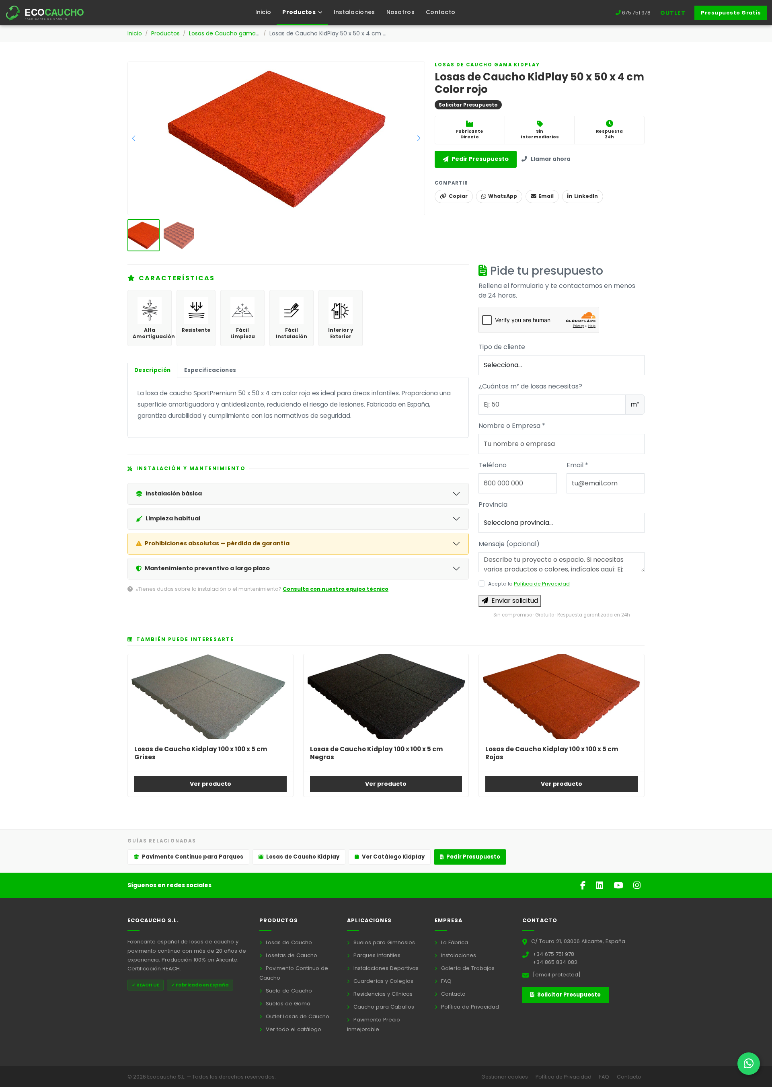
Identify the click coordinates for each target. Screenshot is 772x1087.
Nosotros (400, 12)
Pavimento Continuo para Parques (192, 857)
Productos (165, 33)
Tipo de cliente (501, 346)
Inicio (263, 12)
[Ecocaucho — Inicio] (52, 13)
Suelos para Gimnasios (383, 942)
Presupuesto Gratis (731, 12)
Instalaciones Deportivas (385, 968)
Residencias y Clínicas (382, 994)
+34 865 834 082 (555, 962)
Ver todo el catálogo (292, 1029)
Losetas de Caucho (290, 955)
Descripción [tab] (152, 370)
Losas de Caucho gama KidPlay (233, 33)
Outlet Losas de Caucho (296, 1016)
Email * (577, 465)
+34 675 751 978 (553, 954)
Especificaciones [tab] (210, 370)
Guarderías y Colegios (382, 981)
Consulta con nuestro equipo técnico (335, 589)
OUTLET (673, 13)
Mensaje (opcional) (509, 544)
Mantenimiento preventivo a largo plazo (207, 568)
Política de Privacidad (542, 583)
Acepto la (529, 583)
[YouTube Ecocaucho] (619, 885)
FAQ (445, 981)
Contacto (440, 12)
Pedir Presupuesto (480, 159)
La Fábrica (453, 942)
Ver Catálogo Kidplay (393, 857)
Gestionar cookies (505, 1076)
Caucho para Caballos (383, 1007)
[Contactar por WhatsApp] (748, 1063)
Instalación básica (174, 493)
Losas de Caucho (288, 942)
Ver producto (210, 784)
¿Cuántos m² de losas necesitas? (530, 386)
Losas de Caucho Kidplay (302, 857)
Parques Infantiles (376, 955)
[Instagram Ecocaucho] (637, 885)
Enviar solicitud (514, 600)
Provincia (492, 504)
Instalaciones (354, 12)
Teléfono (492, 465)
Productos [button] (299, 12)
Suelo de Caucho (288, 991)
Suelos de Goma (287, 1003)
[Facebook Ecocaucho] (584, 885)
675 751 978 (636, 12)
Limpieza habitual (173, 518)
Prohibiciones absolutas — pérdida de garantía (217, 543)
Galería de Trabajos (467, 968)
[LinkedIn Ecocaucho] (601, 885)
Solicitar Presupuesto (568, 995)
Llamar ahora (551, 159)
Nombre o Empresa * (511, 425)
